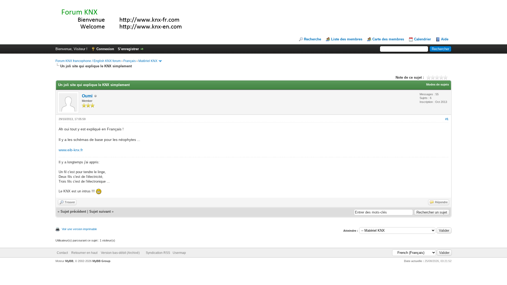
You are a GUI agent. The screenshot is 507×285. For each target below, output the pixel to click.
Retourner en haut (84, 253)
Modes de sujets (437, 84)
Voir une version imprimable (79, 229)
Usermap (179, 253)
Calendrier (422, 39)
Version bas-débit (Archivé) (120, 253)
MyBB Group (101, 261)
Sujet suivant (100, 211)
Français (129, 61)
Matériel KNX (147, 61)
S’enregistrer (128, 49)
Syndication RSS (158, 253)
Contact (62, 253)
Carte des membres (388, 39)
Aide (444, 39)
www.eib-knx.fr (71, 150)
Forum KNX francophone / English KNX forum (88, 61)
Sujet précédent (73, 211)
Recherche (312, 39)
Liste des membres (346, 39)
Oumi (87, 96)
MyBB (69, 261)
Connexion (105, 49)
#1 (446, 119)
